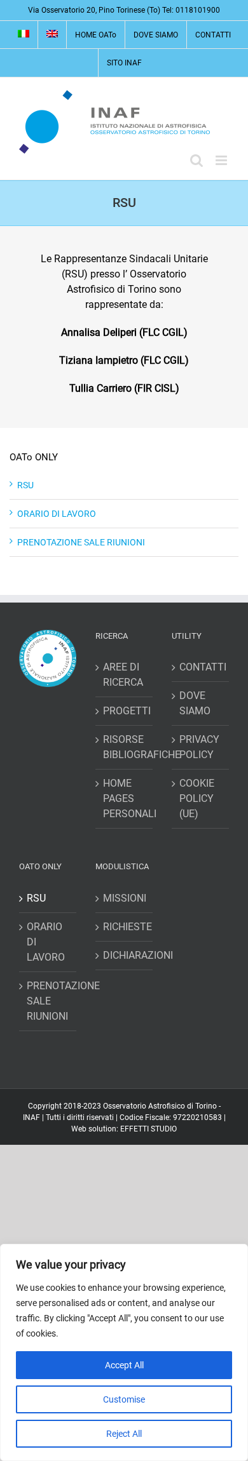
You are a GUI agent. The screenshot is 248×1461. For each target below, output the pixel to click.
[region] (124, 1352)
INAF (31, 1117)
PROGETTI (124, 711)
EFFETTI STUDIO (148, 1128)
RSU (25, 485)
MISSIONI (124, 898)
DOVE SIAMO (194, 703)
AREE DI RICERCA (123, 674)
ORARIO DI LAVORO (56, 514)
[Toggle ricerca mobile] (196, 160)
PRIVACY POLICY (199, 747)
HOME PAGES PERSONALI (124, 798)
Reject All (124, 1434)
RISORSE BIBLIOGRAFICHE (124, 747)
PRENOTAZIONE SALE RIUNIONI (81, 542)
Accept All (124, 1365)
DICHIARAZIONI (124, 955)
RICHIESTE (124, 927)
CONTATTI (201, 667)
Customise (124, 1399)
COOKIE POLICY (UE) (196, 798)
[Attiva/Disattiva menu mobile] (222, 160)
